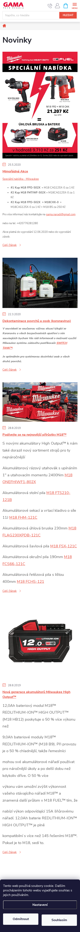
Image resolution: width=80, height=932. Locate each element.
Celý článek (9, 245)
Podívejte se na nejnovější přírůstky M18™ (34, 434)
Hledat (68, 15)
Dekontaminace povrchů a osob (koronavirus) (36, 321)
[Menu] (74, 5)
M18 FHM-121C (23, 517)
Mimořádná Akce (15, 171)
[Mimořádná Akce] (40, 105)
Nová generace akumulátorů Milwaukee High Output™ (36, 694)
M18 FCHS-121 (30, 581)
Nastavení (40, 905)
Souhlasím (59, 920)
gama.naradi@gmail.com (60, 214)
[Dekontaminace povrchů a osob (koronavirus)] (40, 283)
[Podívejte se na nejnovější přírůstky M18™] (40, 402)
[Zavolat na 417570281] (50, 5)
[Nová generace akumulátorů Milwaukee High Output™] (40, 641)
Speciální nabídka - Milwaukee (20, 179)
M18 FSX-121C (63, 546)
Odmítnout (21, 919)
